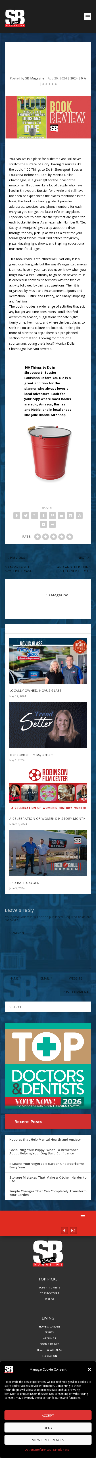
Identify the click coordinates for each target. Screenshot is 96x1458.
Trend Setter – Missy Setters (31, 755)
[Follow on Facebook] (64, 1230)
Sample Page (61, 1450)
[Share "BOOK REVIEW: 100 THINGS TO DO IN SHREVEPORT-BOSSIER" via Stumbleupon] (79, 515)
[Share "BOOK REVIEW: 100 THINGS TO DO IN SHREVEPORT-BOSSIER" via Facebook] (16, 515)
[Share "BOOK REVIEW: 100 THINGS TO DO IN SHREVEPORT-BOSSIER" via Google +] (34, 515)
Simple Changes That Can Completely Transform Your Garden (48, 1193)
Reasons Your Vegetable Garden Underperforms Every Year (46, 1165)
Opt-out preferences (38, 1450)
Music (33, 290)
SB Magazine (34, 78)
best (68, 322)
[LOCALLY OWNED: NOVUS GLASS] (48, 661)
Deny (48, 1427)
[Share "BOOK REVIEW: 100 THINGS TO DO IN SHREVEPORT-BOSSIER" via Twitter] (25, 515)
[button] (89, 1369)
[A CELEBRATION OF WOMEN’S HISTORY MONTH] (48, 789)
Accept (48, 1415)
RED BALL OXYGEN (24, 883)
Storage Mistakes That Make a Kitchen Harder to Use (48, 1179)
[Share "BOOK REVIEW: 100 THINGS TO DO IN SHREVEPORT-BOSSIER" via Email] (43, 524)
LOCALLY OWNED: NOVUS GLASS (35, 690)
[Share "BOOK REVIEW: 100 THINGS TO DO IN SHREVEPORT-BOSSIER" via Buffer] (70, 515)
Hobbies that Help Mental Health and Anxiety (45, 1139)
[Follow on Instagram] (73, 1230)
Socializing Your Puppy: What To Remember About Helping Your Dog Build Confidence (43, 1152)
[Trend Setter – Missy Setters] (48, 725)
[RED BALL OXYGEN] (48, 853)
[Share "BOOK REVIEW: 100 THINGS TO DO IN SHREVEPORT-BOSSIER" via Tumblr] (43, 515)
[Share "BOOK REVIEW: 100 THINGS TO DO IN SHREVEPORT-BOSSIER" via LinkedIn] (61, 515)
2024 (73, 78)
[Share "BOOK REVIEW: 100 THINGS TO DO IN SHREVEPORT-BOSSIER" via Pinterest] (52, 515)
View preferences (48, 1440)
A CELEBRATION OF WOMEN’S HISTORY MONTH (47, 818)
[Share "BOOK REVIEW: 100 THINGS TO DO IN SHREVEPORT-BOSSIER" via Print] (52, 524)
